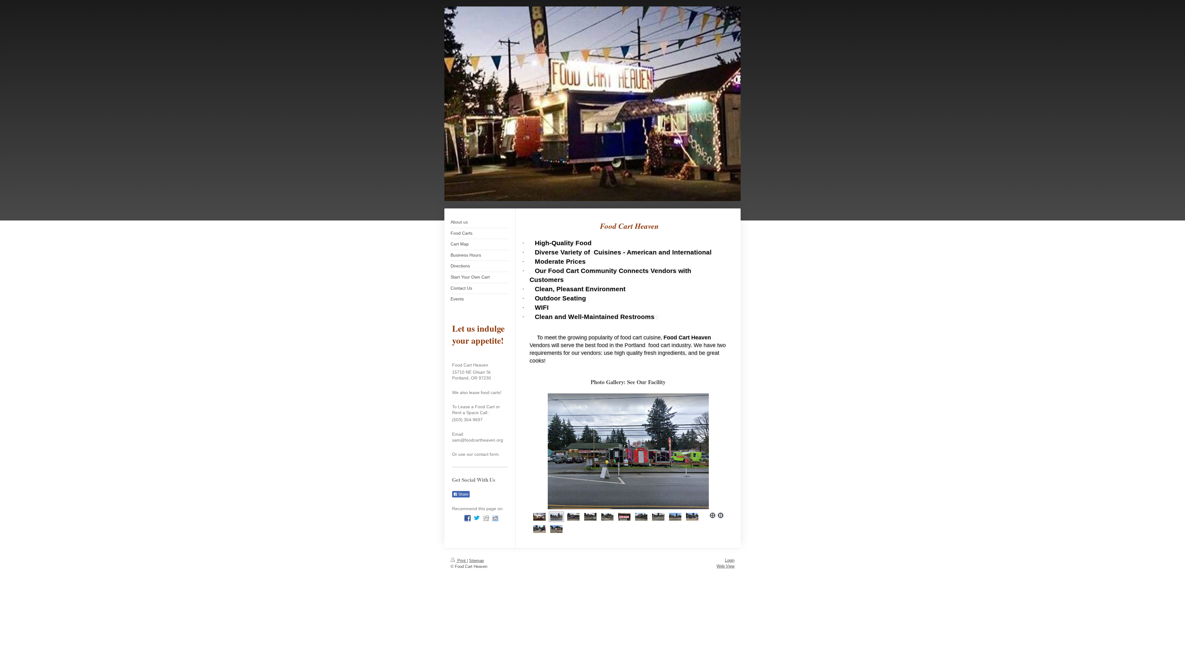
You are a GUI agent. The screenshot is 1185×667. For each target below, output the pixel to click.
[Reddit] (495, 518)
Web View (725, 566)
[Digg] (486, 518)
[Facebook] (467, 518)
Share (462, 494)
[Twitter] (477, 518)
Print (461, 560)
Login (729, 560)
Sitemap (476, 560)
